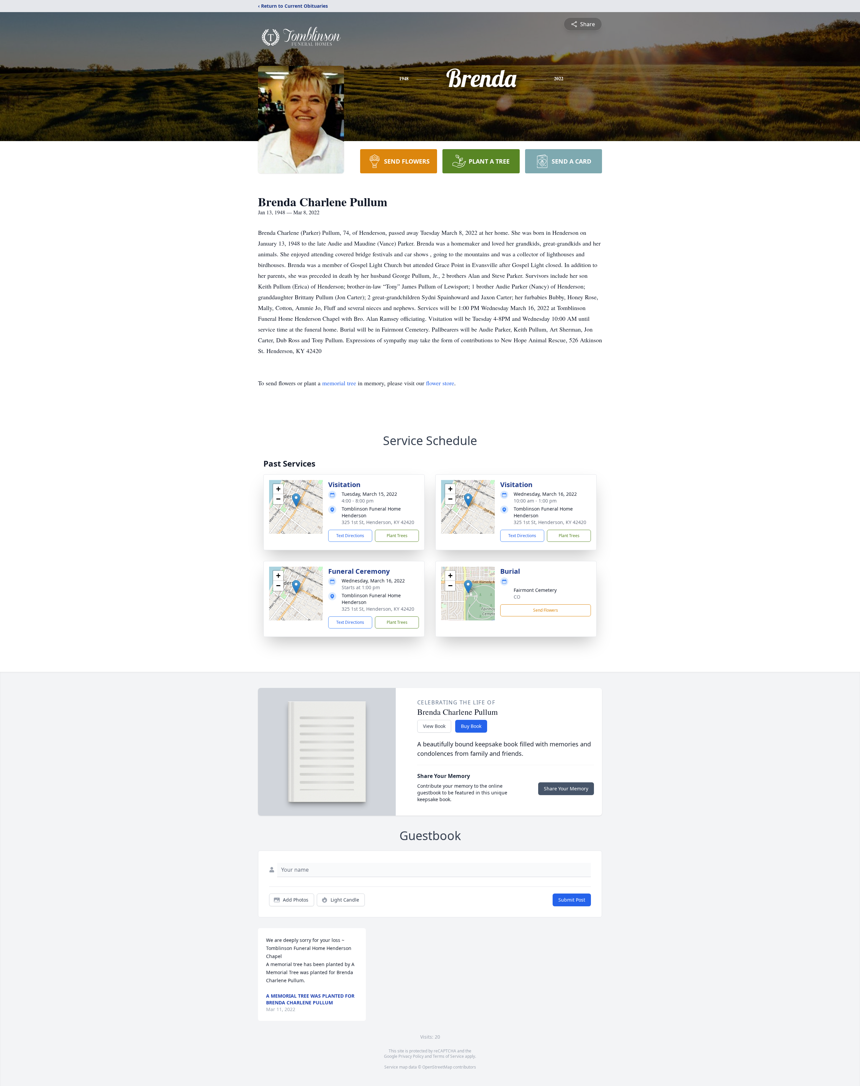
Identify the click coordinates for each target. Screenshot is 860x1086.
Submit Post (571, 900)
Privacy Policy (411, 1056)
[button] (296, 500)
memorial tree (339, 383)
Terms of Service (448, 1056)
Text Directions (350, 535)
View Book (434, 726)
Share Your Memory (566, 788)
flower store (440, 383)
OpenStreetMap (437, 1067)
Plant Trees (397, 535)
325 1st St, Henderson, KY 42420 (378, 522)
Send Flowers (545, 610)
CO (517, 597)
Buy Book (471, 726)
